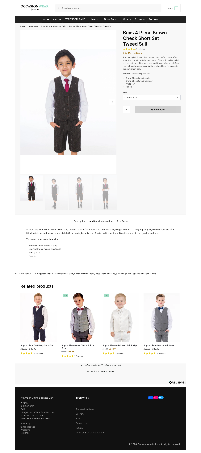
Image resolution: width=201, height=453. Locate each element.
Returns (79, 428)
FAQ (78, 418)
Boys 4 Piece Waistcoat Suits (53, 26)
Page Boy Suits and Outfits (144, 273)
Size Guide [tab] (122, 221)
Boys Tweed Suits (103, 273)
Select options (39, 358)
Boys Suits (33, 26)
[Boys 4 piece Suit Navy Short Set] (38, 317)
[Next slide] (112, 102)
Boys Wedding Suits (122, 273)
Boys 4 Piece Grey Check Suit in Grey (77, 346)
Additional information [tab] (100, 221)
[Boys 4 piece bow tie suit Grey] (162, 317)
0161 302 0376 (27, 406)
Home (22, 26)
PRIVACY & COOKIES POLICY (90, 432)
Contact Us (81, 423)
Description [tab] (79, 221)
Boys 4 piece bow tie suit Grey (159, 345)
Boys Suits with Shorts (84, 273)
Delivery (80, 414)
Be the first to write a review (100, 371)
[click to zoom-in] (68, 102)
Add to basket (157, 109)
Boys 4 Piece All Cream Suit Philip (120, 345)
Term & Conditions (85, 409)
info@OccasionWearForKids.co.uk (37, 412)
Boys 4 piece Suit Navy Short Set (36, 345)
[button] (173, 8)
